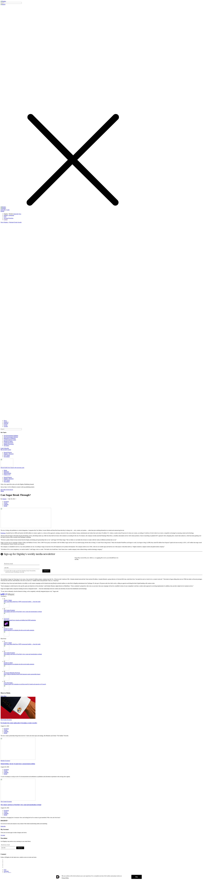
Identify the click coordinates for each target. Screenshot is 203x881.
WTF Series (7, 455)
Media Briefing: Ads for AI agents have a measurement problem (18, 763)
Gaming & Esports (8, 442)
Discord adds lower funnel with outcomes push (12, 467)
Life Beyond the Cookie (10, 439)
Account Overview (8, 218)
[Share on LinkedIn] (1, 594)
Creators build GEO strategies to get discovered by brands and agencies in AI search (25, 684)
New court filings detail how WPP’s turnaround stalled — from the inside (22, 601)
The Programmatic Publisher (11, 435)
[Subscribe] (3, 208)
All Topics (6, 445)
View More (3, 696)
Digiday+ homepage (9, 215)
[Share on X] (5, 594)
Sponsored (6, 618)
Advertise (6, 871)
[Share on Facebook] (3, 594)
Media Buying (7, 473)
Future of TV (7, 474)
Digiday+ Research (8, 453)
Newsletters (7, 456)
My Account (4, 449)
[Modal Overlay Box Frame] (101, 564)
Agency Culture (8, 600)
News (2, 222)
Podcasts (11, 222)
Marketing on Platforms (10, 438)
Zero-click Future (8, 682)
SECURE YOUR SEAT (7, 489)
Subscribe (3, 209)
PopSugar (3, 533)
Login (7, 209)
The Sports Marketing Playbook (12, 672)
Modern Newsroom (9, 444)
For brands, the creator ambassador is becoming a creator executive (19, 723)
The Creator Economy (9, 610)
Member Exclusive (5, 760)
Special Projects (8, 452)
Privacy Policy (7, 872)
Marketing (6, 471)
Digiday (4, 499)
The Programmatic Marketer (11, 437)
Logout (5, 219)
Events (15, 222)
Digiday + (6, 222)
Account (3, 835)
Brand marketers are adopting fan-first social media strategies (19, 630)
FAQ (5, 216)
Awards (19, 222)
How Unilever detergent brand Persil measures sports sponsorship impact (22, 674)
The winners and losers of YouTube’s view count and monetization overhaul (23, 611)
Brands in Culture (8, 441)
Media (5, 470)
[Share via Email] (6, 594)
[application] (101, 877)
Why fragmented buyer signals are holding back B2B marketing (20, 620)
